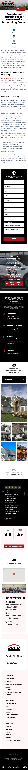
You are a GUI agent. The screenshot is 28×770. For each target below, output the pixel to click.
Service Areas (11, 703)
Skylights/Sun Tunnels (14, 741)
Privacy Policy (14, 753)
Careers (8, 690)
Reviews (8, 687)
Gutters (9, 729)
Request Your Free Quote (15, 283)
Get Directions (11, 609)
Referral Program (12, 715)
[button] (14, 573)
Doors (8, 738)
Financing (9, 712)
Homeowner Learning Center (13, 694)
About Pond (9, 678)
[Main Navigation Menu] (24, 4)
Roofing (9, 726)
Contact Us (9, 681)
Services (9, 724)
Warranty (9, 709)
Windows (9, 735)
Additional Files (8, 222)
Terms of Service (14, 755)
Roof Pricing (10, 718)
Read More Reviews (15, 546)
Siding (8, 732)
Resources (10, 701)
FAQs (7, 706)
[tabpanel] (14, 422)
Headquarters (13, 598)
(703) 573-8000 (12, 624)
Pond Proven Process (13, 684)
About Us (9, 676)
